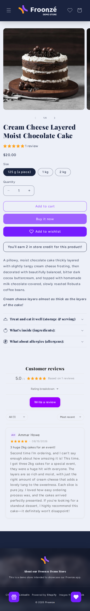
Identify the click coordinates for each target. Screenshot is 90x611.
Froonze (50, 602)
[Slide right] (54, 118)
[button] (9, 10)
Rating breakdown (42, 388)
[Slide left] (35, 118)
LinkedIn (24, 594)
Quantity (9, 181)
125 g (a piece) (19, 172)
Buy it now (45, 219)
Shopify (52, 594)
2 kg (63, 172)
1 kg (45, 172)
